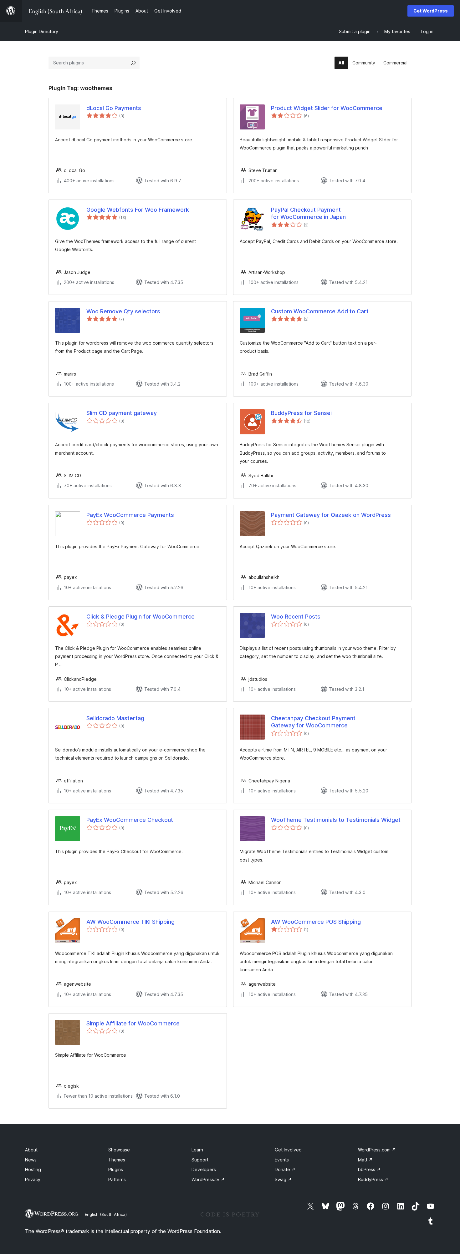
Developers (204, 1169)
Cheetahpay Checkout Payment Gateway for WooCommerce (313, 722)
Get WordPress (430, 10)
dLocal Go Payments (113, 108)
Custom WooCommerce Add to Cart (320, 311)
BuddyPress (373, 1179)
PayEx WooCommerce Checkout (129, 820)
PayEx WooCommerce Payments (130, 515)
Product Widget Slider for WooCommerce (326, 108)
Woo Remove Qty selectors (123, 311)
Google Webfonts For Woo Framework (137, 209)
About (31, 1149)
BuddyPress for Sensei (301, 413)
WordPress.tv (208, 1179)
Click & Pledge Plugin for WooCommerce (140, 616)
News (31, 1159)
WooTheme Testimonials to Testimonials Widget (336, 820)
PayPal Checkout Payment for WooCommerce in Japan (308, 213)
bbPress (369, 1169)
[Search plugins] (133, 63)
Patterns (117, 1179)
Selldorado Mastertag (115, 718)
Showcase (119, 1149)
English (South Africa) (106, 1214)
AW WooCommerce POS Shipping (316, 921)
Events (282, 1159)
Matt (365, 1159)
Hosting (33, 1169)
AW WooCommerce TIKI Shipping (130, 921)
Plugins (115, 1169)
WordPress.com (377, 1149)
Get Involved (288, 1149)
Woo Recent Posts (295, 616)
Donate (285, 1169)
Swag (283, 1179)
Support (200, 1159)
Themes (116, 1159)
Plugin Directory (41, 31)
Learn (197, 1149)
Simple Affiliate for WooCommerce (133, 1023)
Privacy (32, 1179)
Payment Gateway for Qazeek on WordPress (331, 515)
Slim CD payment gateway (121, 413)
